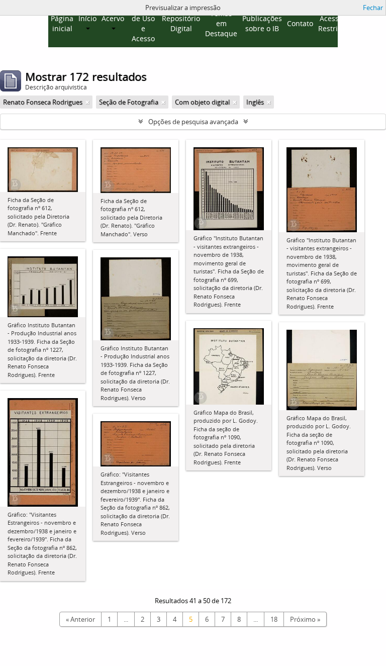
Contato (300, 23)
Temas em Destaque (221, 23)
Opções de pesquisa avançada (193, 121)
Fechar (373, 7)
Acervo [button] (113, 18)
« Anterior (80, 619)
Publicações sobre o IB (262, 23)
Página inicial (62, 23)
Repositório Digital (181, 23)
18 (273, 619)
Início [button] (87, 18)
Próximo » (305, 619)
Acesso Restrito (331, 23)
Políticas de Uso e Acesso (143, 23)
